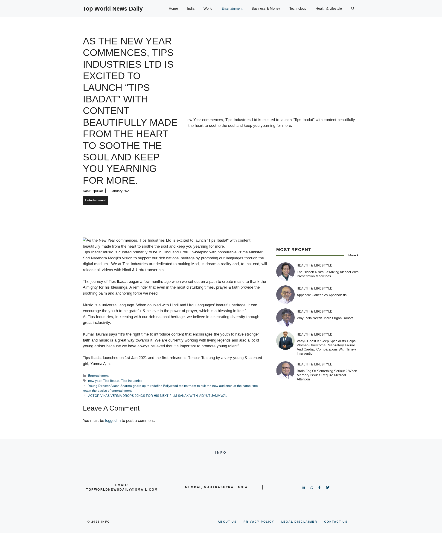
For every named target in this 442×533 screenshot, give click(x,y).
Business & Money (266, 8)
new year (94, 380)
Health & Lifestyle (329, 8)
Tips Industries (131, 380)
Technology (297, 8)
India (190, 8)
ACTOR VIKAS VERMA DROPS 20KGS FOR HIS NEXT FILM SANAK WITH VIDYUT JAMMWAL (157, 395)
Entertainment (231, 8)
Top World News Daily (113, 8)
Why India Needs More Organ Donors (325, 318)
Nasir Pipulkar (93, 191)
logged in (113, 420)
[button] (352, 8)
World (208, 8)
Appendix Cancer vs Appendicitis (322, 295)
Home (173, 8)
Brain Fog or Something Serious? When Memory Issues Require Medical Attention (327, 375)
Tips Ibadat (111, 380)
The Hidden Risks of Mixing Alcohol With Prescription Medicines (327, 274)
